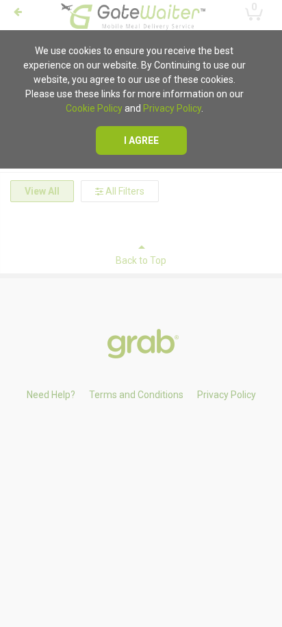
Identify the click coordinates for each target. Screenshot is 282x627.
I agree (141, 140)
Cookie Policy (94, 108)
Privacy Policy (172, 108)
